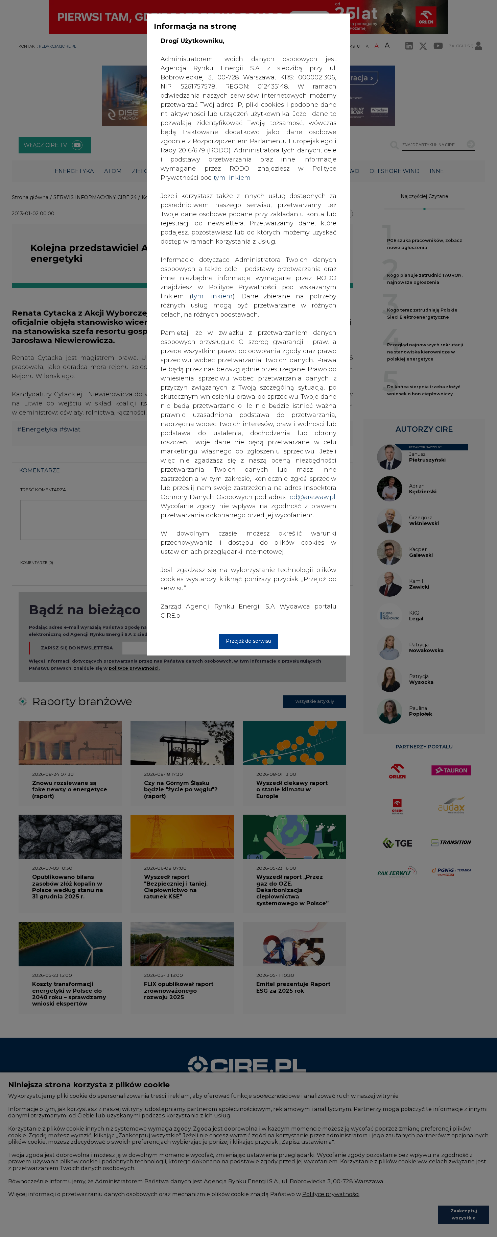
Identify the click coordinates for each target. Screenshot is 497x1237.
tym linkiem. (233, 177)
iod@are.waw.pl (311, 497)
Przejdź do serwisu (248, 641)
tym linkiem (212, 296)
